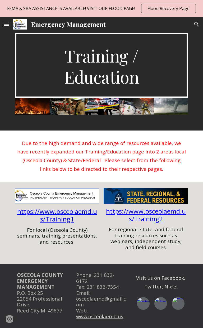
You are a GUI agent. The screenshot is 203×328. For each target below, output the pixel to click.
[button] (6, 24)
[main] (101, 65)
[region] (101, 8)
